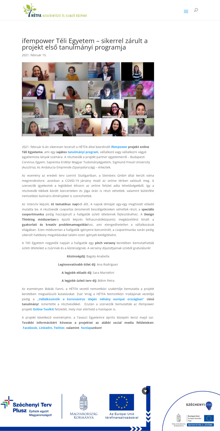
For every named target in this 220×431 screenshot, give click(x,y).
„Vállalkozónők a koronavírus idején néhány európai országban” (90, 299)
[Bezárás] (145, 391)
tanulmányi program (83, 152)
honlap (86, 328)
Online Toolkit (43, 309)
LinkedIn (45, 328)
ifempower (119, 147)
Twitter (59, 328)
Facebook (30, 328)
